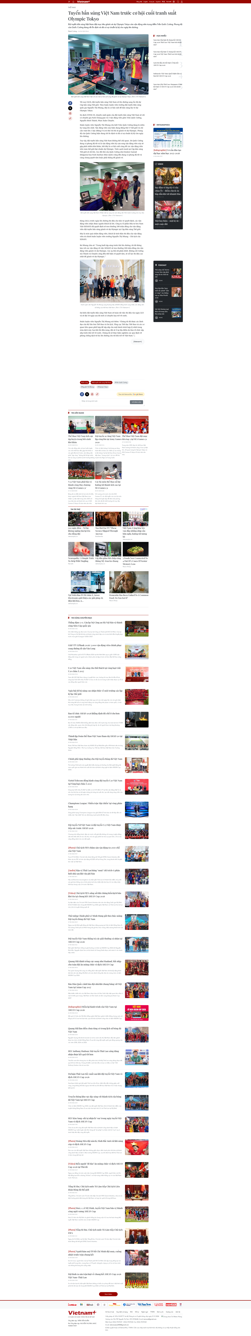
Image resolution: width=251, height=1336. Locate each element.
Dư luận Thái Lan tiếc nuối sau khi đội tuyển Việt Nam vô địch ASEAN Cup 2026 (95, 1075)
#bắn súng (84, 382)
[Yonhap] (129, 1305)
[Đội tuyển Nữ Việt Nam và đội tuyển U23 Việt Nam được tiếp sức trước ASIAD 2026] (137, 831)
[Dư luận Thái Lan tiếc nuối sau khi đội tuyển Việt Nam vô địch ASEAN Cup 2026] (137, 1080)
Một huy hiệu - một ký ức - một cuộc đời (167, 222)
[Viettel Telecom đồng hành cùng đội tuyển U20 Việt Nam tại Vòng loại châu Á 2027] (137, 787)
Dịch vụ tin (160, 1312)
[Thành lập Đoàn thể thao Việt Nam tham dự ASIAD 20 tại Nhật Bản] (137, 742)
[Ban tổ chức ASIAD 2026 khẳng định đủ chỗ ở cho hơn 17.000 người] (137, 719)
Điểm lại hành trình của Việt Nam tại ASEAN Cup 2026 (92, 1008)
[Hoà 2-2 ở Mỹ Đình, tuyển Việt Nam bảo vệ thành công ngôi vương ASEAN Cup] (137, 1214)
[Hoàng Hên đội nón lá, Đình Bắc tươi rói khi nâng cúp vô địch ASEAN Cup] (137, 1147)
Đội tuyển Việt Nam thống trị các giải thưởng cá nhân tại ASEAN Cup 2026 (95, 940)
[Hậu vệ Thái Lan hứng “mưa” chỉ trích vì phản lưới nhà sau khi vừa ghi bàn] (137, 876)
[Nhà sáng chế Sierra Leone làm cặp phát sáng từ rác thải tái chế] (176, 273)
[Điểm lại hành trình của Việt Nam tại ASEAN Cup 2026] (137, 1013)
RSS (131, 1312)
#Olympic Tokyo (103, 387)
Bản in (70, 113)
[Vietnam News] (144, 1305)
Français (151, 2)
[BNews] (81, 1305)
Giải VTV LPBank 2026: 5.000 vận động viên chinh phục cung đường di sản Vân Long (95, 647)
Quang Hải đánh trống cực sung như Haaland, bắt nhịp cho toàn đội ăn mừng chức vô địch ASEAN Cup (94, 963)
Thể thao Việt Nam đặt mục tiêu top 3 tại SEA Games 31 (134, 437)
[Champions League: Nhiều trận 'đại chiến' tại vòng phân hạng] (137, 809)
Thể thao (72, 7)
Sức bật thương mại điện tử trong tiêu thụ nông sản (162, 311)
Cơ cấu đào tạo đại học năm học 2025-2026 (167, 152)
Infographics (163, 125)
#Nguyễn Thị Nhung (87, 387)
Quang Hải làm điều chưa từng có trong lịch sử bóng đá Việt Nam (94, 1030)
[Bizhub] (90, 1305)
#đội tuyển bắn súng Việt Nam (101, 382)
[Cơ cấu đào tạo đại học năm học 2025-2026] (168, 137)
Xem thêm (108, 1294)
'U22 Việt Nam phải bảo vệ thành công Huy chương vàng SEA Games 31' (80, 484)
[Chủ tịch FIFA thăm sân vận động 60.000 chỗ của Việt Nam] (137, 854)
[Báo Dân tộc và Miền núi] (70, 1305)
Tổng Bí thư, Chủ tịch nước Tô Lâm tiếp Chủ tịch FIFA (95, 1231)
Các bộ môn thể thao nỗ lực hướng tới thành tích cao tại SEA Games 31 (108, 484)
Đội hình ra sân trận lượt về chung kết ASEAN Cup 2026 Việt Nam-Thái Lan (94, 1276)
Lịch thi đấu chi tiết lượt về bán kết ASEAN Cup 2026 (165, 64)
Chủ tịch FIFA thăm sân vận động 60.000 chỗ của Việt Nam (94, 849)
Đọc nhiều (161, 36)
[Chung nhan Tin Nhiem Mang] (172, 1316)
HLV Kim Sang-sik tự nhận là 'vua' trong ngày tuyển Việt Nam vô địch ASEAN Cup (95, 1120)
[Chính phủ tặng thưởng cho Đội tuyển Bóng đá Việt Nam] (137, 765)
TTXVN (152, 1312)
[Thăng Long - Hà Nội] (174, 2)
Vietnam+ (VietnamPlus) (83, 1)
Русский (168, 1)
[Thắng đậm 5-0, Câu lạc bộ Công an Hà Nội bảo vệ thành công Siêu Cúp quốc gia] (137, 629)
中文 (163, 2)
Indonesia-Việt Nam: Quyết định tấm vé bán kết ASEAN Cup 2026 (167, 75)
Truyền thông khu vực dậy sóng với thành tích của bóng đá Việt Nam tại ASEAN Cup (94, 1098)
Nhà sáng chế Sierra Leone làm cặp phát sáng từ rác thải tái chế (162, 273)
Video (160, 164)
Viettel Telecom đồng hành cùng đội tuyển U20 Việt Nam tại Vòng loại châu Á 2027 (95, 782)
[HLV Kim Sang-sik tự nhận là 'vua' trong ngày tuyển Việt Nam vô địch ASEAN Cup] (137, 1124)
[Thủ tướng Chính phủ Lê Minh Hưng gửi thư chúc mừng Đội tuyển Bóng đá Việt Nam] (137, 922)
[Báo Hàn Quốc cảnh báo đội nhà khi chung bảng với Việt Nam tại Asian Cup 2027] (137, 990)
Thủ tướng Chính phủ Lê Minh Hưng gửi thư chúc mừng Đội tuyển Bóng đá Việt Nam (95, 917)
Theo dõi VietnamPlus (125, 394)
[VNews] (180, 1305)
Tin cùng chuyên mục (81, 618)
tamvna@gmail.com (149, 1319)
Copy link (70, 118)
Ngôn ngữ (144, 1312)
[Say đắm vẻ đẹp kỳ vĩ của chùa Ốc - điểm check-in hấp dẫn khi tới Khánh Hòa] (168, 176)
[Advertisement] (112, 360)
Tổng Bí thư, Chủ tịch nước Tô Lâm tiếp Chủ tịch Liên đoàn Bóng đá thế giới (94, 1188)
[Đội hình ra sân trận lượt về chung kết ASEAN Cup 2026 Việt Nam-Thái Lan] (137, 1280)
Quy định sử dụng (122, 1312)
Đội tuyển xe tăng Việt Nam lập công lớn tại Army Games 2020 (108, 439)
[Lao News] (98, 1305)
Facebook (70, 103)
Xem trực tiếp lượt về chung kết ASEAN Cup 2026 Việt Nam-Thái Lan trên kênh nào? (167, 54)
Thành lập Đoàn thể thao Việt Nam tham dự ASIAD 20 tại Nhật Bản (95, 738)
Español (158, 2)
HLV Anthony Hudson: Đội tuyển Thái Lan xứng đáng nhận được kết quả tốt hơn (93, 1053)
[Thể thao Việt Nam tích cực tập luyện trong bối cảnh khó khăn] (81, 425)
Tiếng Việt (139, 2)
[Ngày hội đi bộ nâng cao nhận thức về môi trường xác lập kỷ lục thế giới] (137, 697)
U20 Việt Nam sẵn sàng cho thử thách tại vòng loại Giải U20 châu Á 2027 (94, 669)
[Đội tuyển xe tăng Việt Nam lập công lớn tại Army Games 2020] (108, 425)
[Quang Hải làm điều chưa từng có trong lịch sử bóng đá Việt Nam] (137, 1034)
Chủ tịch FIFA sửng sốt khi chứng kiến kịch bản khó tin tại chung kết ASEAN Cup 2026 (94, 895)
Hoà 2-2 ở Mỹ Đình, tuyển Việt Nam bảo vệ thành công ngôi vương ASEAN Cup (95, 1210)
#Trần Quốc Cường (121, 382)
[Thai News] (104, 1305)
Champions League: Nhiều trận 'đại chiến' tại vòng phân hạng (95, 805)
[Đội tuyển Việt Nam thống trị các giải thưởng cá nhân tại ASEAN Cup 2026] (137, 945)
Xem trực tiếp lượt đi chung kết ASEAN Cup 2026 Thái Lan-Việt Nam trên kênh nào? (167, 42)
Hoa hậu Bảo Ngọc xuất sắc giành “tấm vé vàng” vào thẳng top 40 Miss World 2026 (162, 293)
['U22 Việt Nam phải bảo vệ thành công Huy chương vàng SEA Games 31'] (81, 470)
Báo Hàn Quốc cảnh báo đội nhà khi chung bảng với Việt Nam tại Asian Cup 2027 (95, 986)
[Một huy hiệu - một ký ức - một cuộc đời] (168, 209)
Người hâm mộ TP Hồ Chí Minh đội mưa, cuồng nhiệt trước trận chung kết (94, 1253)
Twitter (70, 108)
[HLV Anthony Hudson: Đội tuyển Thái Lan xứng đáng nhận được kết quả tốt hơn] (137, 1057)
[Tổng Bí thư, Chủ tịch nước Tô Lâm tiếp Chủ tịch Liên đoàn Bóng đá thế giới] (137, 1192)
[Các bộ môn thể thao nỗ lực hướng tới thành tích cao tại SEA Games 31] (108, 470)
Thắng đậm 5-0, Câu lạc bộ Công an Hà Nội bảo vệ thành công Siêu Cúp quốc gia (95, 624)
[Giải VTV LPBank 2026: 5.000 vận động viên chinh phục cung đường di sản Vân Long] (137, 651)
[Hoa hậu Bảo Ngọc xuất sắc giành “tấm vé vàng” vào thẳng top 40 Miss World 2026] (176, 292)
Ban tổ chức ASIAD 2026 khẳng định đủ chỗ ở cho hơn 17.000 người (94, 715)
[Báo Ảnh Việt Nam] (171, 1305)
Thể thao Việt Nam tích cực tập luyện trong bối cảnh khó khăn (80, 439)
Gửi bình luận (136, 402)
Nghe (161, 280)
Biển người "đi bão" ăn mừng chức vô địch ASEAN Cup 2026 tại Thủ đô (95, 1165)
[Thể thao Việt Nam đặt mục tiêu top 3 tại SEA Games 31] (135, 425)
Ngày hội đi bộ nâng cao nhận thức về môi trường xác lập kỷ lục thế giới (95, 692)
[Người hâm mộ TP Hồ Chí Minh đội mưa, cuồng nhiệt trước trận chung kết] (137, 1257)
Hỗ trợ (137, 1312)
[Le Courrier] (158, 1305)
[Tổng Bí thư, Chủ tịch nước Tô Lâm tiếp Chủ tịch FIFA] (137, 1236)
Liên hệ (178, 1312)
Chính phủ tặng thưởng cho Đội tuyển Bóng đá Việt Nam (95, 758)
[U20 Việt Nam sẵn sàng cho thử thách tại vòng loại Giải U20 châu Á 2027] (137, 674)
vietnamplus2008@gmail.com (119, 1325)
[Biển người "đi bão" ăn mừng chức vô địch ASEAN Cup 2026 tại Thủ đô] (137, 1170)
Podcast (162, 265)
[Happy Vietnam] (114, 1305)
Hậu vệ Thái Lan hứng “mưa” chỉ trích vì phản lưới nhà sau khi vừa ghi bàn (94, 872)
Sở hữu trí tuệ (109, 1312)
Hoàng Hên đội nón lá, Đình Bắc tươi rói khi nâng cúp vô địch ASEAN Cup (95, 1142)
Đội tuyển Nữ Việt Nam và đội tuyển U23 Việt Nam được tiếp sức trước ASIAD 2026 (94, 826)
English (146, 2)
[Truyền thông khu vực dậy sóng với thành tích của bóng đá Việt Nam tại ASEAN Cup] (137, 1103)
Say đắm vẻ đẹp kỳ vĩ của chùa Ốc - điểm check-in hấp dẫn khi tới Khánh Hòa (168, 190)
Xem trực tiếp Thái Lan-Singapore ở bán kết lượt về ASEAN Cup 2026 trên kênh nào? (167, 86)
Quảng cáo (169, 1312)
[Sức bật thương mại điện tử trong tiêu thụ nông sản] (176, 313)
